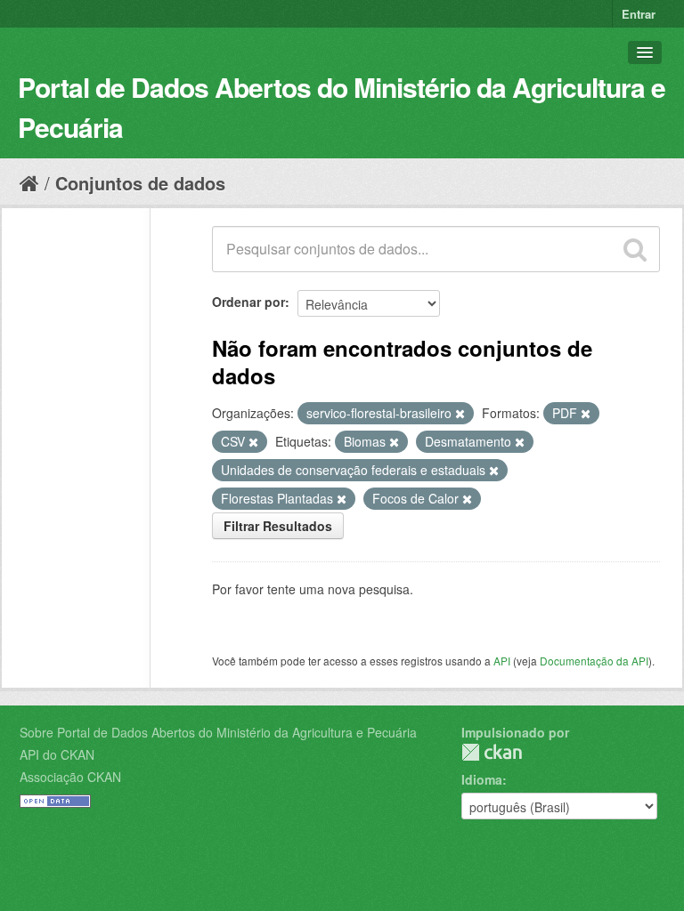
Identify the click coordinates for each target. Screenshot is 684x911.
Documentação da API (594, 660)
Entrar (639, 13)
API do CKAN (57, 754)
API (501, 660)
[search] (635, 249)
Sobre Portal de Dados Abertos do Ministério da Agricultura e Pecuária (218, 732)
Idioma (481, 779)
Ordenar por (248, 301)
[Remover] (460, 414)
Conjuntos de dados (140, 183)
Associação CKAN (70, 777)
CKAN (491, 752)
